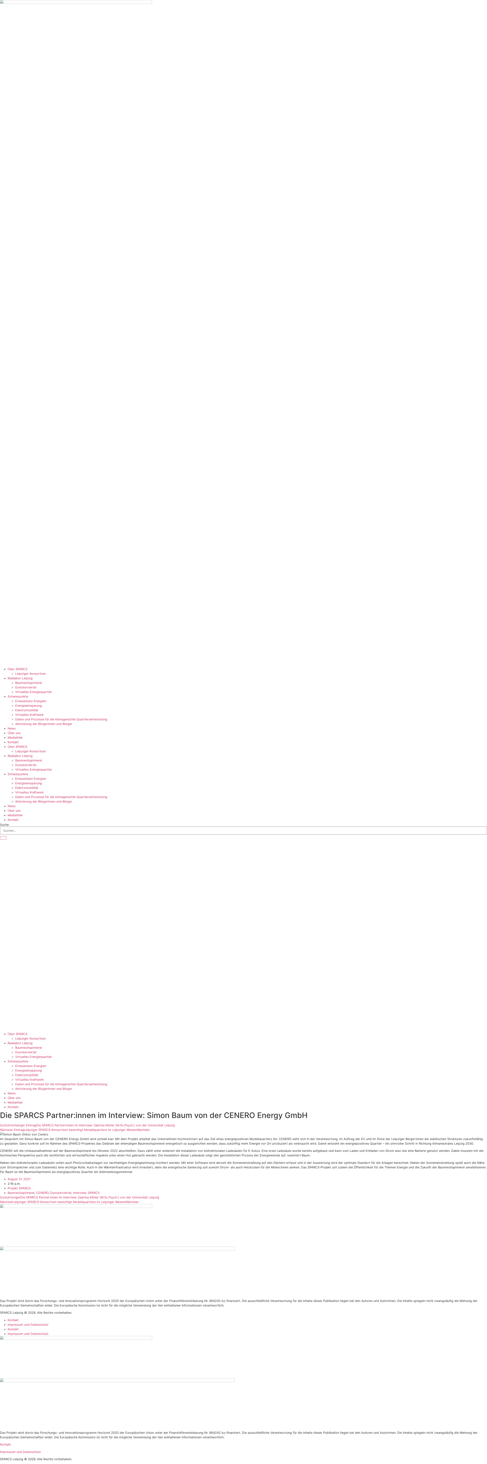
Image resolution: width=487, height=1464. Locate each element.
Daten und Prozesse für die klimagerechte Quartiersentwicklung (61, 719)
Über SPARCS (17, 669)
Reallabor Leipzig (20, 678)
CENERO (42, 1193)
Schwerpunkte (18, 696)
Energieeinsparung (28, 705)
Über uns (14, 733)
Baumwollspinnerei (28, 683)
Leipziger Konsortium (30, 674)
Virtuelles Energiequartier (33, 692)
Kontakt (13, 742)
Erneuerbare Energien (30, 701)
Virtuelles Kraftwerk (29, 715)
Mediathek (15, 737)
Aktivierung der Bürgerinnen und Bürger (43, 724)
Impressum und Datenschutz (28, 1324)
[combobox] (243, 831)
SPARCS (93, 1193)
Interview (79, 1193)
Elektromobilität (26, 710)
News (12, 728)
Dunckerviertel (25, 687)
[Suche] (3, 838)
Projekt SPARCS (19, 1188)
